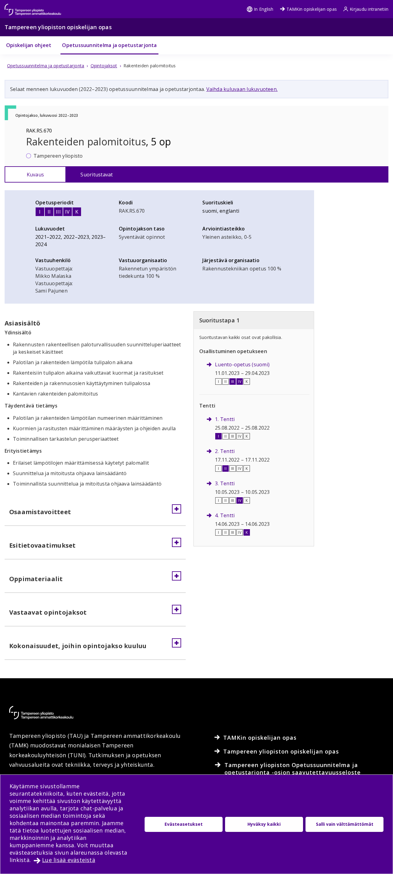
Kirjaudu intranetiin (369, 9)
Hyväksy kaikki (264, 824)
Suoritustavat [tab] (96, 174)
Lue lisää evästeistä (68, 860)
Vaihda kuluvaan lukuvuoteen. (242, 89)
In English (263, 9)
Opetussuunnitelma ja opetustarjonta (109, 45)
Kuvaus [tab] (35, 174)
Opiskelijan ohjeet (28, 45)
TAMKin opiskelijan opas (311, 9)
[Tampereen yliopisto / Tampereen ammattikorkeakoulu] (38, 7)
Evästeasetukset (184, 824)
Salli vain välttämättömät (344, 824)
